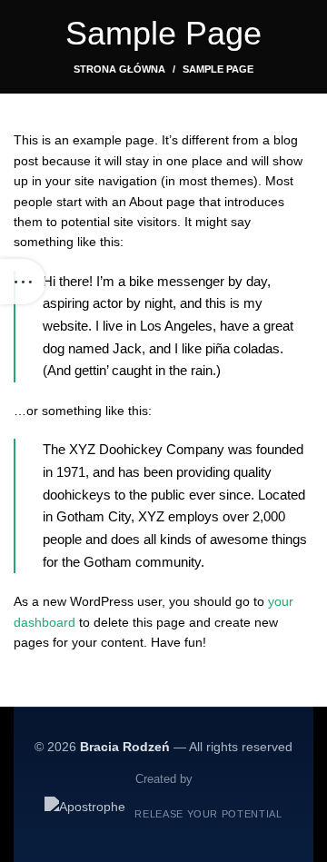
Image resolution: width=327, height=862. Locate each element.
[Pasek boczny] (22, 281)
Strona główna (119, 69)
